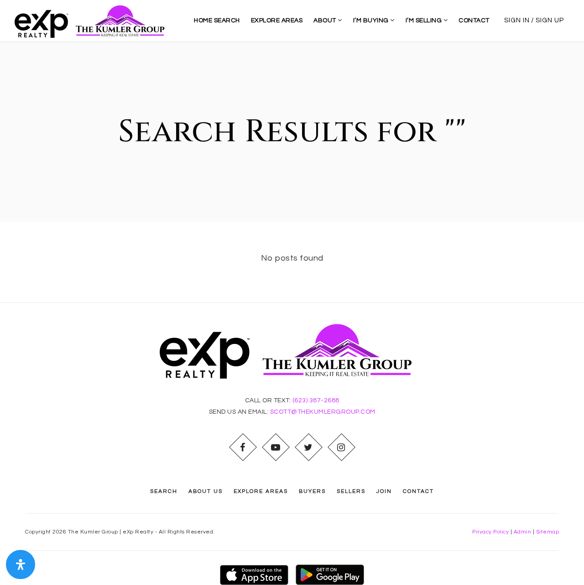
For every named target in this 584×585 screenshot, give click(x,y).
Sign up (550, 20)
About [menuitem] (325, 20)
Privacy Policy (490, 532)
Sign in (517, 20)
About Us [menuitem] (205, 491)
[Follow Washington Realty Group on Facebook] (242, 447)
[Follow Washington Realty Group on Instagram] (341, 447)
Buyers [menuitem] (312, 491)
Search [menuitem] (163, 491)
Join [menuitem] (384, 491)
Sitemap (547, 532)
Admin (523, 532)
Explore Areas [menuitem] (277, 20)
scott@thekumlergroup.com (322, 412)
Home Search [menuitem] (217, 20)
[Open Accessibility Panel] (20, 564)
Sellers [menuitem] (351, 491)
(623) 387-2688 (315, 400)
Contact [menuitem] (474, 20)
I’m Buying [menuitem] (372, 20)
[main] (292, 172)
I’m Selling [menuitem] (424, 20)
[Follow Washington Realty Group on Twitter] (308, 447)
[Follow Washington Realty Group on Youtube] (275, 447)
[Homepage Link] (93, 20)
